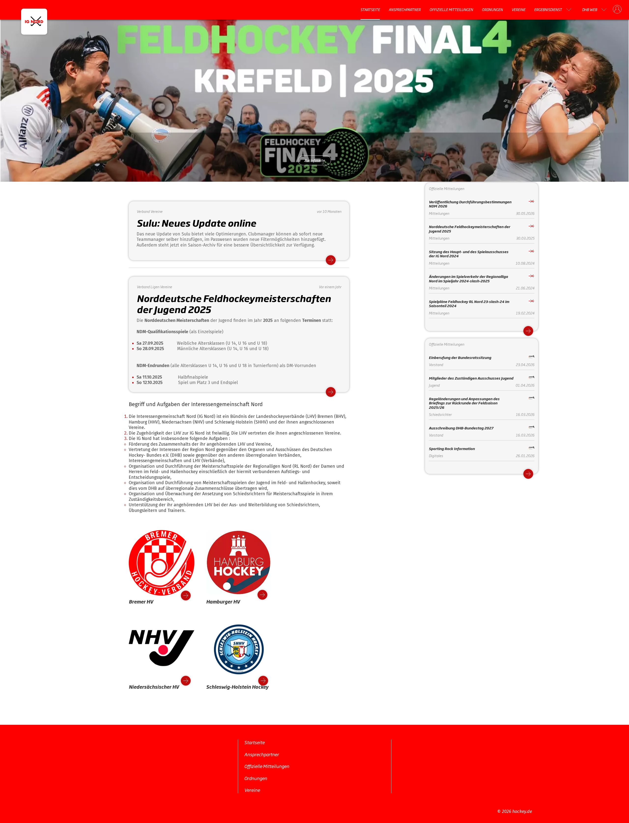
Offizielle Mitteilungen (451, 9)
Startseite (370, 9)
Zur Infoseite (314, 160)
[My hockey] (617, 9)
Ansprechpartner (405, 9)
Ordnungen (492, 9)
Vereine (518, 9)
